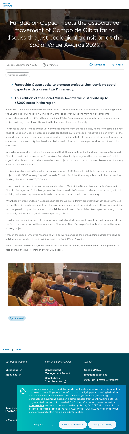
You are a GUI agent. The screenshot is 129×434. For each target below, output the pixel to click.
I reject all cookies (71, 424)
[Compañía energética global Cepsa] (7, 6)
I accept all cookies (102, 424)
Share (119, 65)
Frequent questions (95, 375)
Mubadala (12, 370)
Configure (38, 424)
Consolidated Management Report (57, 372)
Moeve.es (12, 375)
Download (19, 318)
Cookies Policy (92, 370)
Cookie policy (36, 405)
